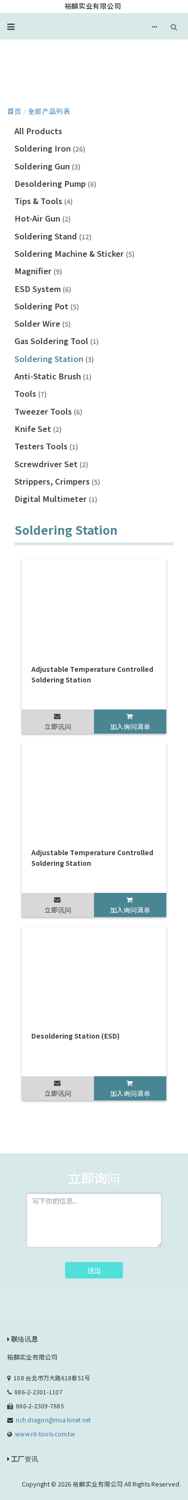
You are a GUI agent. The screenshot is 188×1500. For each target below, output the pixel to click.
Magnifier (38, 271)
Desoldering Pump (55, 183)
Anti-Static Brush (53, 376)
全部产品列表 (49, 111)
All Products (38, 131)
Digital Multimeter (55, 498)
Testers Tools (46, 446)
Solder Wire (42, 323)
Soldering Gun (47, 166)
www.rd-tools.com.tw (45, 1434)
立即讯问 (57, 726)
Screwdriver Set (51, 464)
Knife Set (38, 428)
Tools (30, 393)
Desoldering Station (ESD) (75, 1036)
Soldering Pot (46, 306)
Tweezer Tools (48, 411)
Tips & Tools (43, 201)
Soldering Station (54, 358)
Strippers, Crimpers (57, 481)
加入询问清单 (130, 726)
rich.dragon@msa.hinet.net (53, 1420)
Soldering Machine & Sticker (74, 253)
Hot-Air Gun (42, 218)
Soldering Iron (49, 148)
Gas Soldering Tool (56, 341)
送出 (94, 1270)
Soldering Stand (53, 236)
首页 (14, 111)
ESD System (42, 288)
